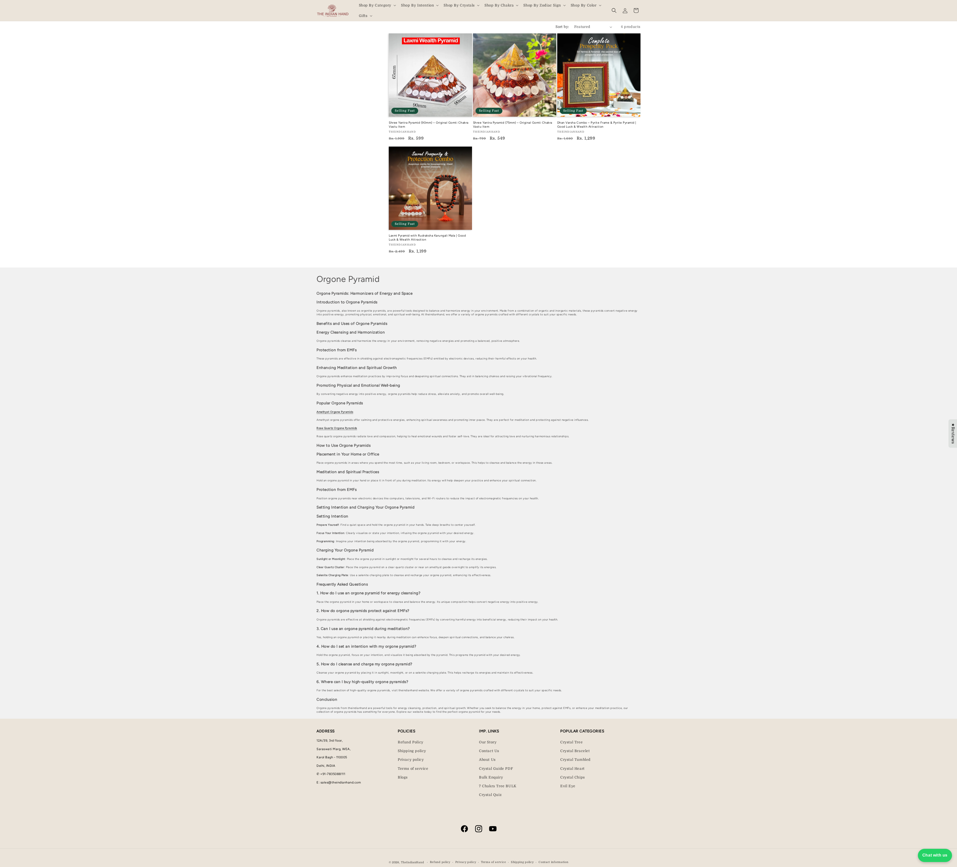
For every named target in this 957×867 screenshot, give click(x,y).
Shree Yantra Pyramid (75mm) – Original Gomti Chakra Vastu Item (512, 124)
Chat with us (935, 855)
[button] (377, 5)
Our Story (487, 742)
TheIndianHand (412, 862)
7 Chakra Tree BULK (497, 786)
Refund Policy (410, 742)
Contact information (553, 862)
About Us (487, 760)
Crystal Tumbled (575, 760)
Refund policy (440, 862)
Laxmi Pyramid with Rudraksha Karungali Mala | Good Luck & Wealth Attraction (427, 237)
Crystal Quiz (490, 795)
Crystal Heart (572, 769)
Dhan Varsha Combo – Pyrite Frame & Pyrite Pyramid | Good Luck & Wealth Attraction (596, 124)
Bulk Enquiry (491, 777)
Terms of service (413, 769)
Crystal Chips (572, 777)
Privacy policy (411, 760)
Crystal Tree (571, 742)
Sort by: (562, 27)
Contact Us (489, 751)
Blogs (403, 777)
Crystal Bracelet (575, 751)
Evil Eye (567, 786)
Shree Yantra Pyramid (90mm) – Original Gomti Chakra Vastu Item (429, 124)
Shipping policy (412, 751)
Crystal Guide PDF (496, 769)
